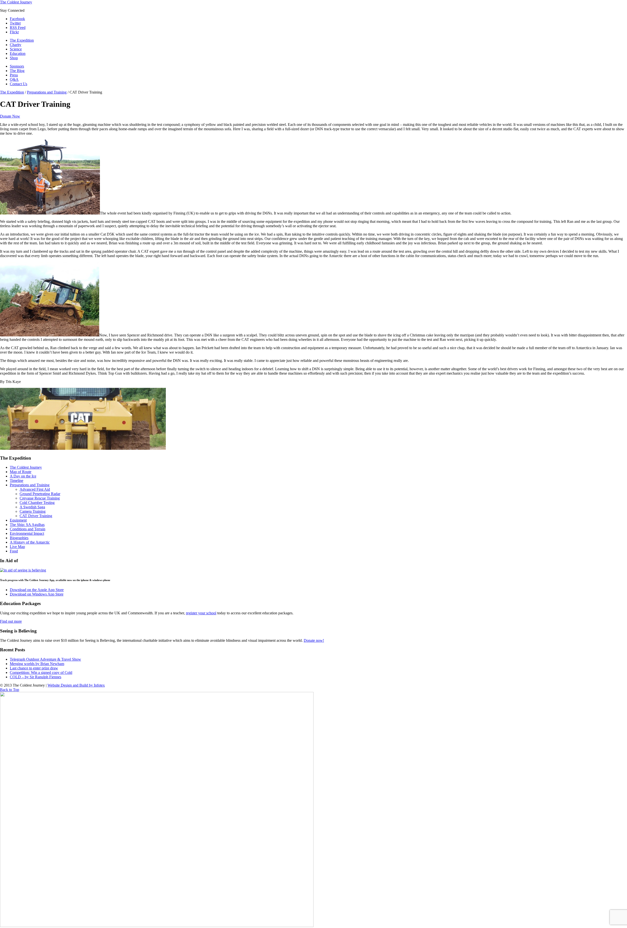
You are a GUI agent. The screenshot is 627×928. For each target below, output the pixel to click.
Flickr (14, 32)
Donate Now (10, 116)
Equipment (18, 520)
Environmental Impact (27, 533)
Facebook (17, 19)
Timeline (16, 480)
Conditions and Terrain (27, 529)
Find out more (11, 621)
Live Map (17, 547)
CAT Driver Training (36, 516)
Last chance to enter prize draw (34, 668)
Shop (14, 58)
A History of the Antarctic (30, 542)
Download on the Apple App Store (37, 590)
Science (16, 49)
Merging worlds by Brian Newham (37, 664)
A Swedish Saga (32, 507)
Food (14, 551)
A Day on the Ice (23, 476)
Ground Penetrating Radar (40, 494)
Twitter (15, 23)
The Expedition (22, 40)
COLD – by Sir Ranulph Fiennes (35, 677)
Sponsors (17, 66)
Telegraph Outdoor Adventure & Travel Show (45, 659)
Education (17, 53)
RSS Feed (17, 27)
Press (14, 75)
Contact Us (18, 84)
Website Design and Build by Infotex (76, 685)
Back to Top (9, 690)
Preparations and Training (47, 92)
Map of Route (20, 472)
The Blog (17, 71)
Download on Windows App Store (36, 594)
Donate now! (314, 640)
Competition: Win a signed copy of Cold (41, 672)
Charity (15, 45)
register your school (201, 613)
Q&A (14, 79)
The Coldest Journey (16, 2)
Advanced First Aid (35, 489)
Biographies (19, 538)
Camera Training (33, 511)
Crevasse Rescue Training (40, 498)
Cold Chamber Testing (37, 502)
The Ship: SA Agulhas (27, 525)
